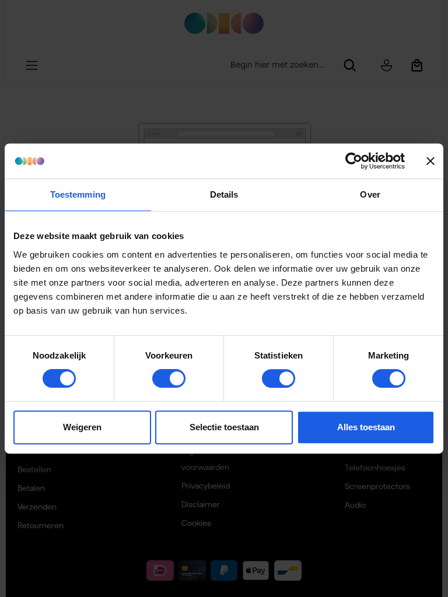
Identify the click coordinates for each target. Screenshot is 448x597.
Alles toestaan (366, 427)
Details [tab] (224, 194)
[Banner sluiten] (430, 161)
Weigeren (82, 427)
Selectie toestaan (224, 427)
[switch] (169, 378)
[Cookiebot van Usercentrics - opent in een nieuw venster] (354, 161)
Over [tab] (370, 194)
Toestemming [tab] (78, 194)
